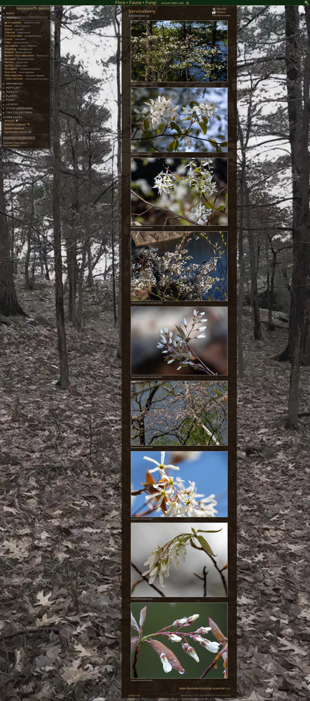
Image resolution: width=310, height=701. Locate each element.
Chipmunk (10, 32)
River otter (10, 72)
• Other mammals (14, 78)
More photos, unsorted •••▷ (205, 688)
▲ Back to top (134, 695)
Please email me (20, 143)
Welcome (10, 120)
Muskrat (9, 52)
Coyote (8, 39)
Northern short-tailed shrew (19, 55)
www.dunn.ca (14, 145)
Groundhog (10, 49)
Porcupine (10, 59)
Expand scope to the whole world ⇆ (19, 138)
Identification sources (16, 132)
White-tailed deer (14, 75)
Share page (220, 9)
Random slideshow (14, 128)
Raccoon (9, 62)
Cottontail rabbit (13, 35)
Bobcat (8, 29)
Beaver (8, 25)
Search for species (25, 8)
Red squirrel (11, 68)
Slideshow (221, 12)
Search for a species (15, 124)
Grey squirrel (11, 45)
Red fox (9, 65)
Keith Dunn (226, 695)
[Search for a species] (307, 3)
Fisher (8, 42)
